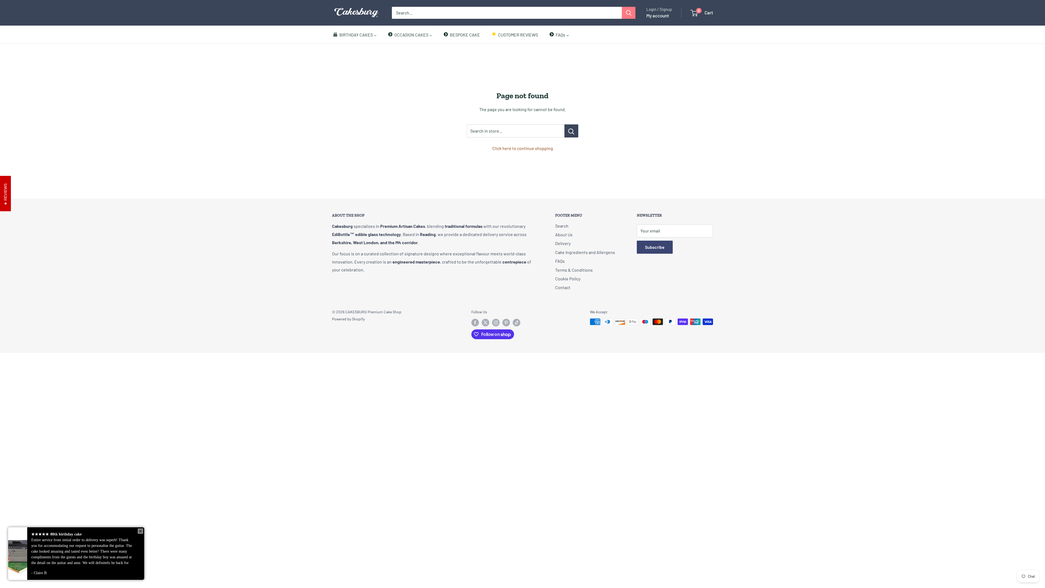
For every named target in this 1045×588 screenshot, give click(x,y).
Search (561, 225)
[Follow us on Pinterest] (506, 322)
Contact (562, 287)
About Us (564, 234)
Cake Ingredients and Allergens (585, 252)
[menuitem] (354, 34)
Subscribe (655, 247)
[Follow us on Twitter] (485, 322)
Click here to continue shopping (522, 148)
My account (657, 15)
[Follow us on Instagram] (496, 322)
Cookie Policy (567, 278)
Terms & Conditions (574, 269)
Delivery (563, 243)
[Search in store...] (571, 130)
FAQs (560, 261)
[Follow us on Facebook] (475, 322)
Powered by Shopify (348, 319)
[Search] (628, 13)
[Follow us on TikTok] (516, 322)
